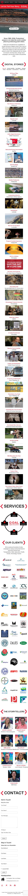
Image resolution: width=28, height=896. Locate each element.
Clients (16, 2)
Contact (25, 2)
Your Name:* (4, 810)
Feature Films (22, 69)
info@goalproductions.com (12, 880)
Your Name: (4, 863)
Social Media (18, 68)
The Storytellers (21, 2)
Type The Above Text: (6, 832)
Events (4, 69)
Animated (23, 68)
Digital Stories (7, 2)
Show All (4, 68)
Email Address (4, 848)
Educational (9, 69)
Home (2, 2)
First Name (3, 853)
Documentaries (15, 69)
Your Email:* (4, 805)
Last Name (3, 858)
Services (11, 2)
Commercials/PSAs (11, 68)
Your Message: (4, 815)
